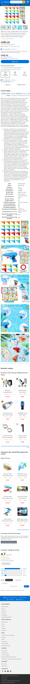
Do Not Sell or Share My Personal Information (11, 659)
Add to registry (22, 84)
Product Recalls (5, 643)
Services (12, 5)
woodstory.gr (14, 49)
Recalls (3, 639)
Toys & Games (14, 95)
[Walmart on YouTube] (8, 671)
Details (12, 81)
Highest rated (18, 580)
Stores (3, 624)
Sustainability (4, 615)
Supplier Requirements (6, 617)
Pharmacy (4, 637)
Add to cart (15, 61)
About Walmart (5, 606)
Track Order (11, 599)
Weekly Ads (20, 599)
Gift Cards (4, 630)
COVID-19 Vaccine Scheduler (8, 635)
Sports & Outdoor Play (22, 95)
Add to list (8, 84)
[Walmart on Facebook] (2, 671)
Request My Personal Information (9, 657)
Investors (3, 613)
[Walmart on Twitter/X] (5, 671)
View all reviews (6, 563)
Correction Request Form (9, 542)
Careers (3, 608)
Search (26, 586)
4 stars (2, 570)
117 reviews (11, 38)
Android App (4, 666)
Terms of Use (4, 650)
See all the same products (23, 529)
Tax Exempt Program (6, 645)
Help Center (23, 597)
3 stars (2, 572)
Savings (17, 5)
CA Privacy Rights (5, 654)
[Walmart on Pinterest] (11, 671)
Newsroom (4, 610)
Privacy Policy (5, 652)
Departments (6, 5)
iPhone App (4, 664)
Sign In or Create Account (11, 597)
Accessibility (4, 641)
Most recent (9, 580)
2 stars (2, 573)
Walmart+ (4, 628)
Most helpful (4, 583)
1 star (3, 575)
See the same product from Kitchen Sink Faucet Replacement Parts (15, 446)
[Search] (23, 2)
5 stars (2, 568)
